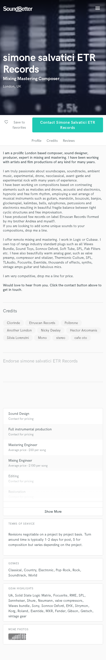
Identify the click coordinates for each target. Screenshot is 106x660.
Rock (76, 570)
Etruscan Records (42, 323)
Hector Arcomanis (83, 330)
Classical (15, 570)
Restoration (17, 492)
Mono (42, 338)
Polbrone (71, 323)
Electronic (45, 570)
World (32, 575)
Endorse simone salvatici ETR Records (40, 361)
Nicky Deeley (51, 330)
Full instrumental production (30, 429)
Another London (19, 330)
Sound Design (18, 414)
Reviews (69, 141)
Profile (36, 141)
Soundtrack (17, 575)
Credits (52, 141)
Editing (13, 476)
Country (30, 570)
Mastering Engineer (22, 445)
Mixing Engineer (20, 460)
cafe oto (80, 338)
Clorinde (13, 323)
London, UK (12, 86)
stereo (60, 338)
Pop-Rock (63, 570)
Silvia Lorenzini (18, 338)
